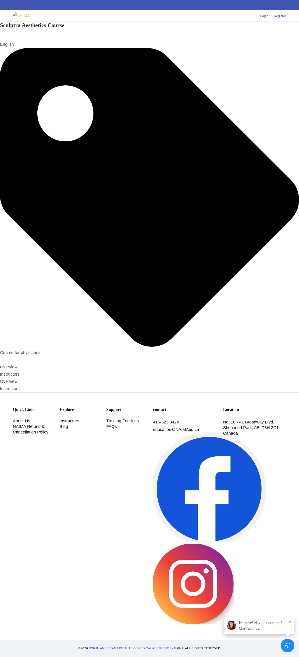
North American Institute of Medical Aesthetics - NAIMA (136, 648)
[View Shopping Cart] (236, 15)
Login (264, 16)
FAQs (111, 426)
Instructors (69, 421)
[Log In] (255, 15)
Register (280, 16)
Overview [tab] (9, 367)
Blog (64, 426)
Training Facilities (122, 421)
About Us (21, 421)
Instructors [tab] (10, 374)
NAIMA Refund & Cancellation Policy (30, 429)
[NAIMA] (21, 15)
